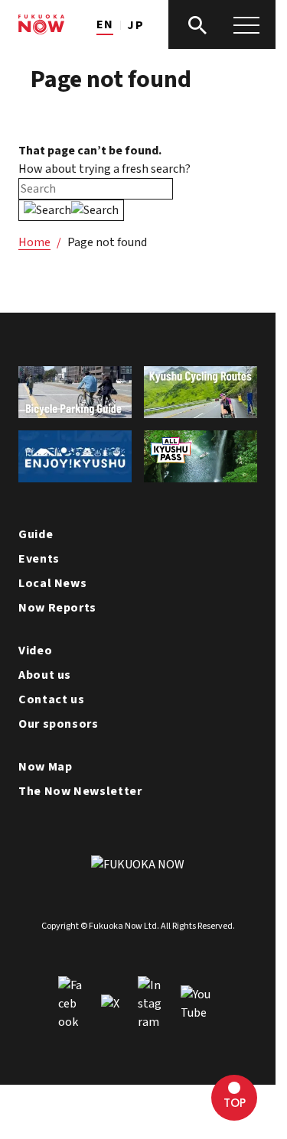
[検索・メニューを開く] (222, 24)
